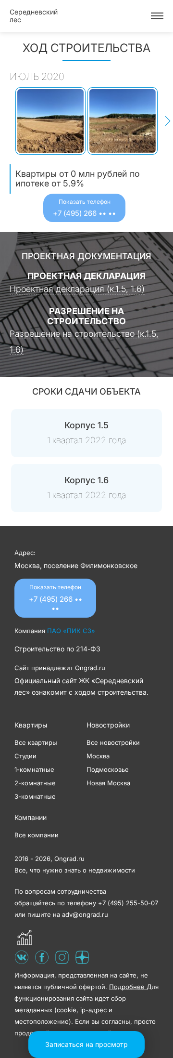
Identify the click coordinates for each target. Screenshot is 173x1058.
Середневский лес (34, 16)
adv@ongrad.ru (85, 914)
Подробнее (128, 987)
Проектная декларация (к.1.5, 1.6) (77, 289)
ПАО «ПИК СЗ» (71, 631)
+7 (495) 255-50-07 (128, 903)
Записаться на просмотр (86, 1044)
